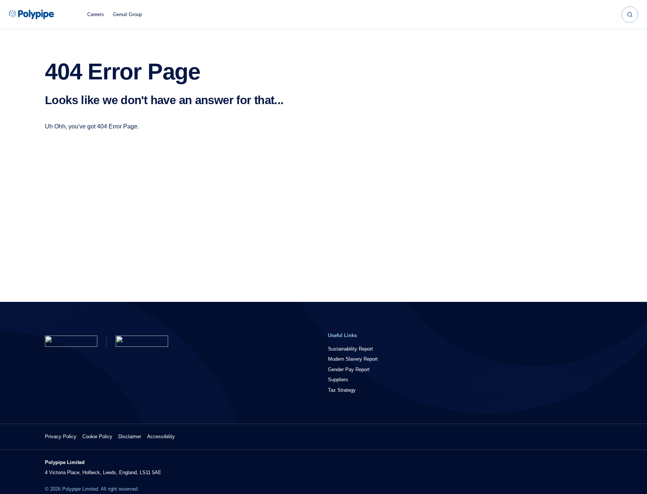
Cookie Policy (97, 436)
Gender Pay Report (349, 369)
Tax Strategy (342, 390)
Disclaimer (129, 436)
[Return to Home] (71, 341)
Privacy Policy (60, 436)
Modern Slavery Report (353, 359)
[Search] (630, 14)
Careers (95, 14)
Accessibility (161, 436)
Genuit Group (127, 14)
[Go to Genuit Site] (142, 341)
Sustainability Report (350, 349)
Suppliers (338, 379)
